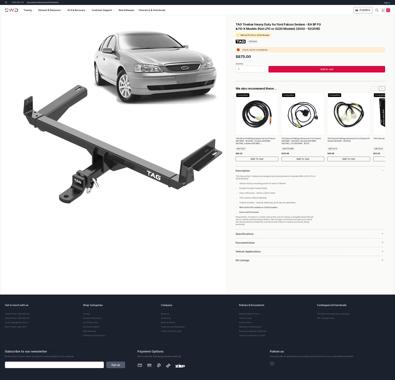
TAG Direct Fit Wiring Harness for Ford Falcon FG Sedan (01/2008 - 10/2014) (348, 139)
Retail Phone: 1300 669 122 (17, 318)
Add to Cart (257, 159)
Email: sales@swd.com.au (16, 322)
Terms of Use (245, 318)
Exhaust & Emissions (49, 10)
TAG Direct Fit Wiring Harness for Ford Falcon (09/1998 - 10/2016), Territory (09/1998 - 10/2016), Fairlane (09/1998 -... (255, 141)
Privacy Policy (245, 322)
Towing (28, 10)
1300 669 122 (18, 2)
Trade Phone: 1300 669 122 (17, 314)
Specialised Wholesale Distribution (43, 2)
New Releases (126, 10)
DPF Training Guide (325, 318)
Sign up (115, 364)
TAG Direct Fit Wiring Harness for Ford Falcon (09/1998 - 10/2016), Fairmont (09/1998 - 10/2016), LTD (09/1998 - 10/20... (301, 141)
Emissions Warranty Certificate (253, 331)
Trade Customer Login (171, 331)
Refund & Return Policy (249, 314)
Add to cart (326, 69)
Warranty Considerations (250, 327)
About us (165, 314)
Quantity (239, 64)
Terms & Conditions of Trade (252, 335)
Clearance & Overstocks (152, 10)
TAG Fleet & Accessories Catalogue (333, 314)
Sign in (387, 3)
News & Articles (168, 322)
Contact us (166, 318)
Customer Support (102, 10)
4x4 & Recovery (76, 10)
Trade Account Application (173, 327)
